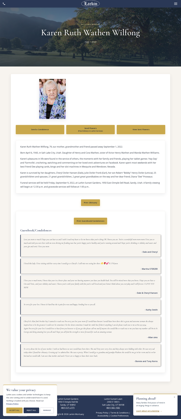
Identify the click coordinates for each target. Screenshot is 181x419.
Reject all (31, 410)
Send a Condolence (40, 129)
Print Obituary (90, 202)
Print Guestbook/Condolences (90, 221)
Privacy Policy (12, 404)
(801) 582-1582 (113, 407)
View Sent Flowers (141, 129)
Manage (47, 410)
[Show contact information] (3, 3)
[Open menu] (176, 4)
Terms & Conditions (119, 412)
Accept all (14, 410)
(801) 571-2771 (68, 407)
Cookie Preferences (120, 415)
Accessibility (103, 415)
